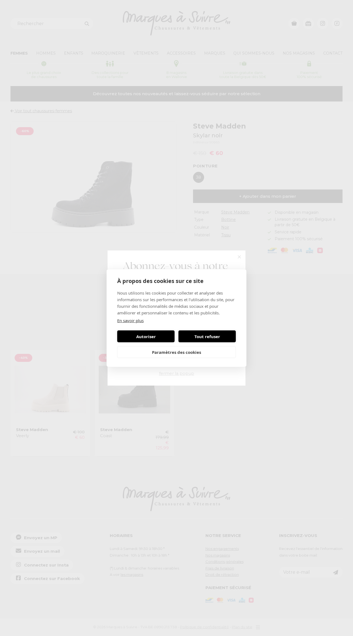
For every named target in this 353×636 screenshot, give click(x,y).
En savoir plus (130, 320)
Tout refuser (207, 336)
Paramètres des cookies (176, 352)
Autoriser (146, 336)
